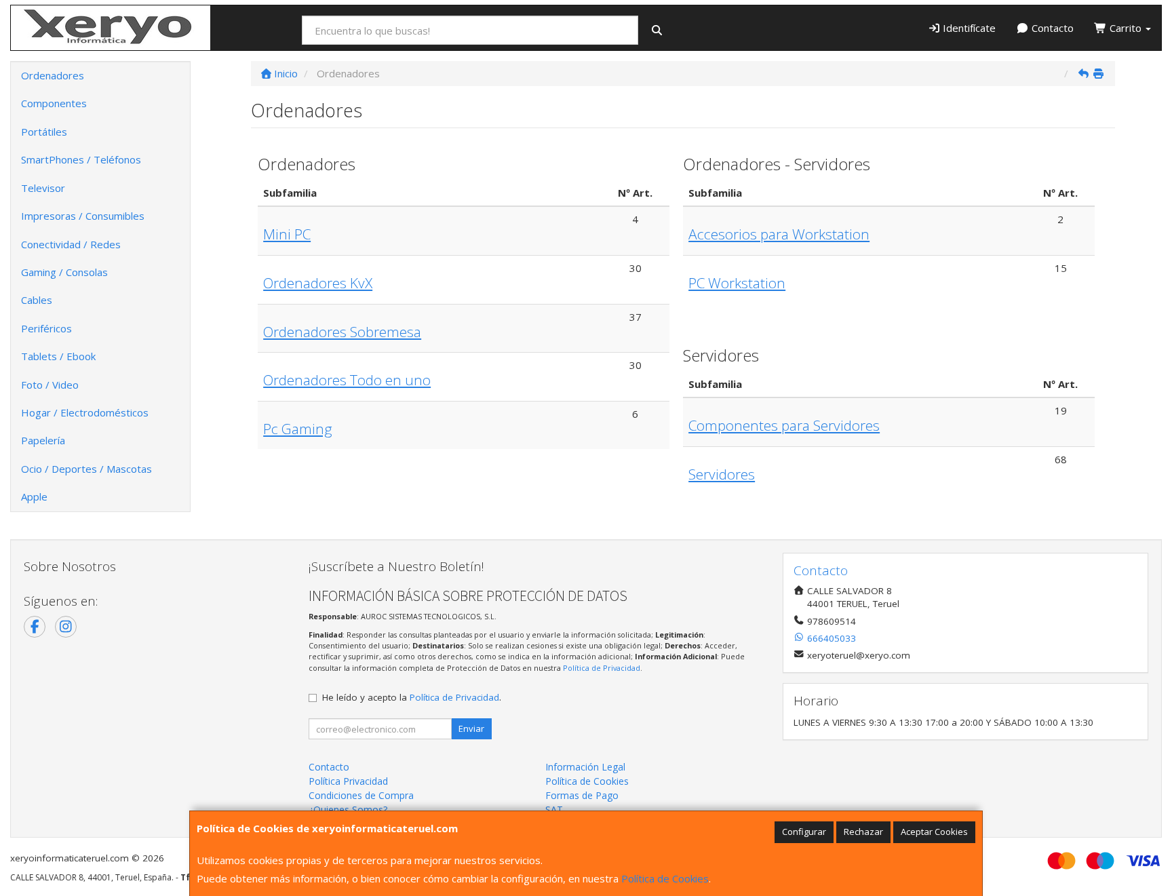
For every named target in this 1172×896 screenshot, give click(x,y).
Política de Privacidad (601, 668)
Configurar (804, 831)
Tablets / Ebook (58, 356)
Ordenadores (52, 75)
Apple (34, 496)
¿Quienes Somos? (348, 809)
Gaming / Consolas (64, 272)
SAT (554, 809)
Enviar (471, 728)
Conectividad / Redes (71, 244)
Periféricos (46, 328)
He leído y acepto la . (411, 697)
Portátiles (44, 131)
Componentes (54, 103)
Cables (36, 300)
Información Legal (585, 766)
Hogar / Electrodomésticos (85, 412)
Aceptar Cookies (934, 831)
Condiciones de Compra (361, 795)
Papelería (43, 440)
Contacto (1051, 28)
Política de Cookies (665, 878)
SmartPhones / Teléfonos (81, 159)
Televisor (43, 188)
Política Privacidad (348, 781)
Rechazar (863, 831)
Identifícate (968, 28)
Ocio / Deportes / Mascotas (86, 468)
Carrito (1125, 28)
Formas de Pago (582, 795)
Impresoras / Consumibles (82, 215)
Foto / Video (50, 384)
